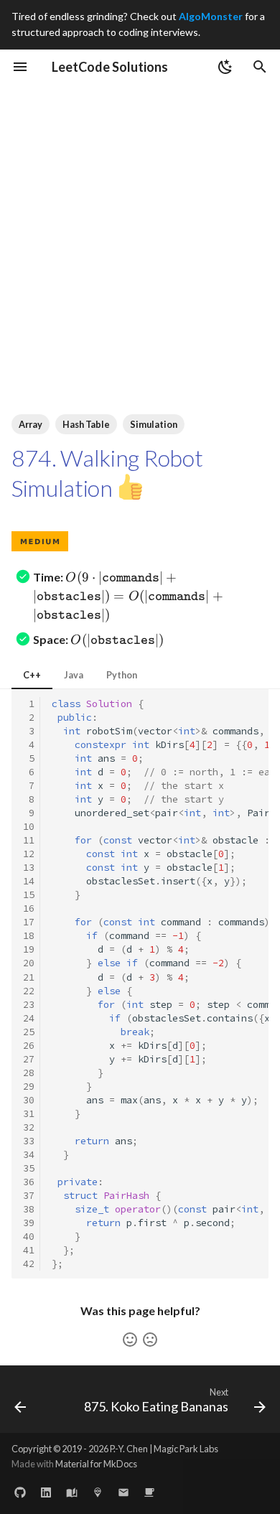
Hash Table (86, 424)
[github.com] (20, 1491)
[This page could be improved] (150, 1339)
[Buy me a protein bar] (149, 1491)
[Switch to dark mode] (225, 66)
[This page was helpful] (130, 1339)
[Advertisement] (140, 231)
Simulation (153, 424)
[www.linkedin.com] (45, 1491)
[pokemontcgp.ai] (97, 1491)
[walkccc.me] (71, 1491)
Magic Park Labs (186, 1448)
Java (73, 675)
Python (121, 675)
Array (30, 424)
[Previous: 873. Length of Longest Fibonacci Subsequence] (20, 1403)
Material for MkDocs (96, 1463)
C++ (32, 675)
